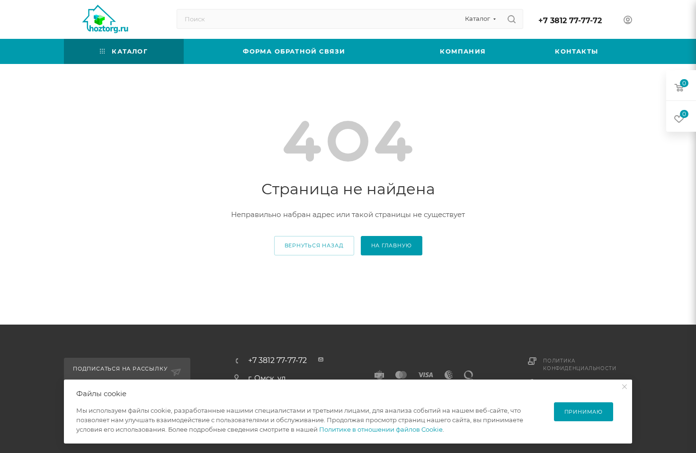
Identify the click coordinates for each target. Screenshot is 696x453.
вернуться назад (314, 245)
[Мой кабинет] (628, 21)
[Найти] (511, 19)
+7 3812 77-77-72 (570, 20)
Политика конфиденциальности (579, 364)
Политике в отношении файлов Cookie (381, 429)
